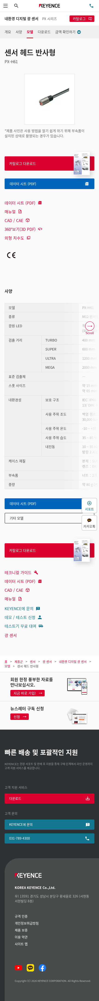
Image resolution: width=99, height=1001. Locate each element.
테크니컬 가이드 (18, 572)
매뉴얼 (10, 211)
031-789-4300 (19, 838)
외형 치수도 (14, 238)
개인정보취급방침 (27, 923)
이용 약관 (21, 937)
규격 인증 (21, 916)
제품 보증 (21, 930)
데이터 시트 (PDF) (20, 203)
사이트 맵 (21, 944)
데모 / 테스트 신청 (20, 617)
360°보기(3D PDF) (20, 229)
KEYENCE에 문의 (19, 608)
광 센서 (11, 635)
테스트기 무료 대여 (20, 626)
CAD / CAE (14, 220)
